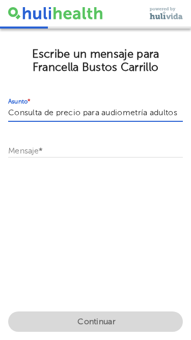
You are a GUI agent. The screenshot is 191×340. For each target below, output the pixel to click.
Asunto (19, 102)
